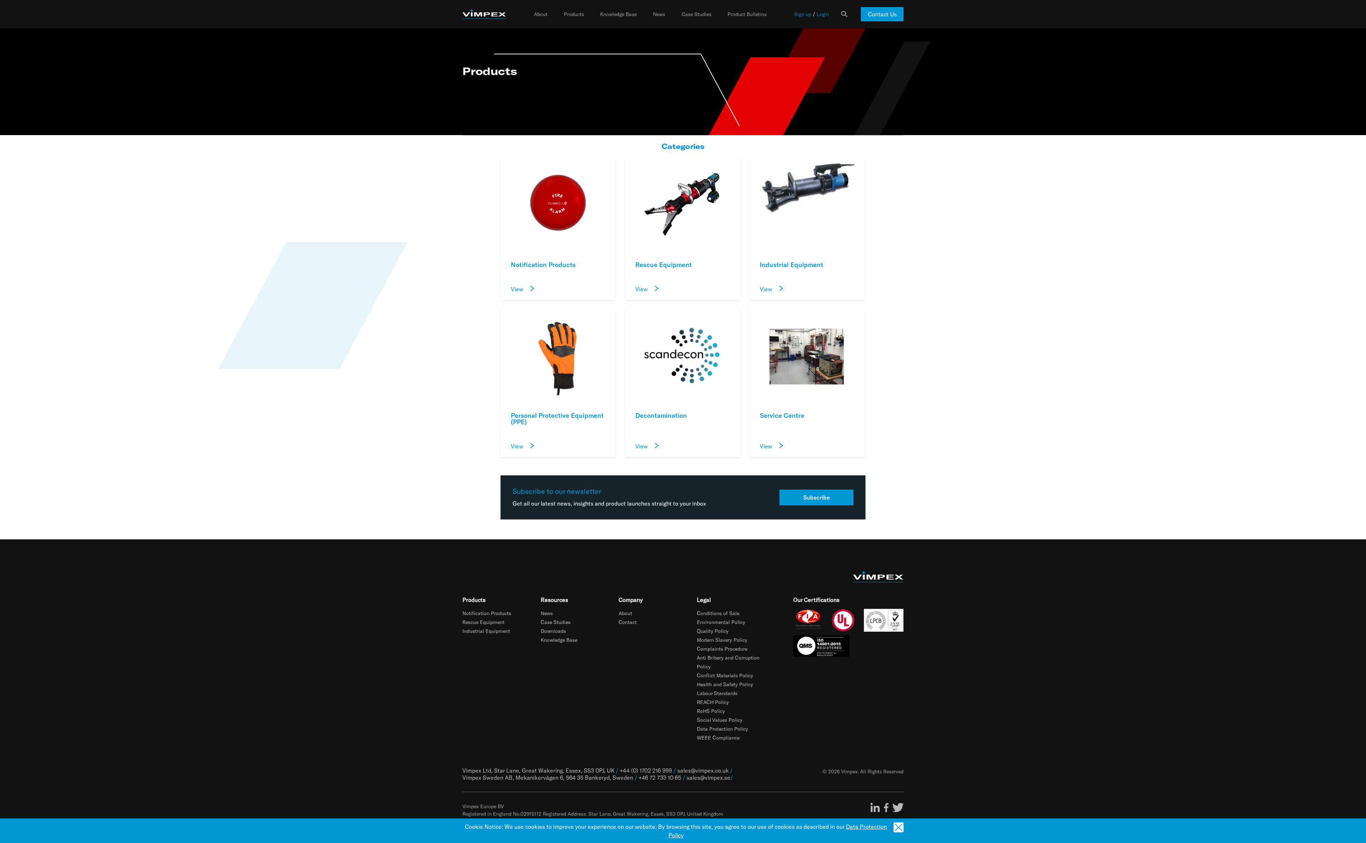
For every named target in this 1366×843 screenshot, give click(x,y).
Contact (628, 622)
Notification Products (486, 613)
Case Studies (696, 14)
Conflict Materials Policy (725, 675)
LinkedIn (875, 807)
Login (822, 14)
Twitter (898, 807)
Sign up (802, 14)
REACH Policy (713, 702)
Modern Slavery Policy (722, 640)
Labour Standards (717, 693)
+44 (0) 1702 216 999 (646, 770)
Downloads (553, 631)
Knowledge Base (618, 14)
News (659, 14)
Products (574, 14)
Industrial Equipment (486, 631)
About (540, 14)
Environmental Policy (721, 622)
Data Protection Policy (722, 729)
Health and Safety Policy (725, 684)
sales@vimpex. (705, 777)
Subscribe (816, 497)
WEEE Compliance (718, 738)
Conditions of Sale (718, 613)
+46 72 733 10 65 (660, 777)
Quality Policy (713, 631)
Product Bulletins (747, 14)
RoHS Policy (711, 711)
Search (844, 14)
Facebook (886, 807)
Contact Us (882, 14)
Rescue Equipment (483, 622)
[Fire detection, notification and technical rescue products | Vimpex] (484, 14)
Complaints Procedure (722, 649)
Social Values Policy (719, 720)
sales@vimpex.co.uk (703, 770)
